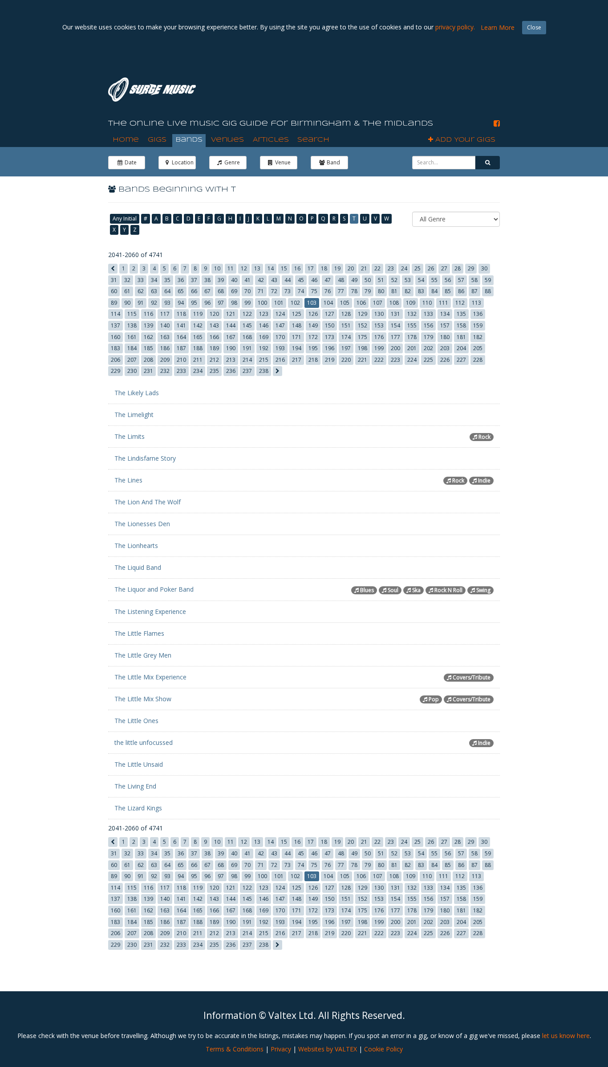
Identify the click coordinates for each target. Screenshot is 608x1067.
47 (327, 280)
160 (115, 337)
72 (274, 291)
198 (362, 348)
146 (263, 325)
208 (148, 360)
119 (198, 314)
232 (165, 371)
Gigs (157, 140)
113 (476, 303)
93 (167, 303)
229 (115, 371)
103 (311, 303)
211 (198, 360)
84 (434, 291)
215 (263, 360)
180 (445, 337)
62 (141, 291)
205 (477, 348)
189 (214, 348)
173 (329, 337)
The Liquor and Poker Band (154, 589)
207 (132, 360)
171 (296, 337)
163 (165, 337)
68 (221, 291)
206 (115, 360)
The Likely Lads (136, 392)
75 (314, 291)
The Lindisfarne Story (145, 458)
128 (346, 314)
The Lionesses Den (142, 523)
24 (404, 268)
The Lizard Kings (138, 808)
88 (488, 291)
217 (296, 360)
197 (346, 348)
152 (362, 325)
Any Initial (125, 218)
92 (154, 303)
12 (244, 268)
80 (381, 291)
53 (408, 280)
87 (474, 291)
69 (234, 291)
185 (148, 348)
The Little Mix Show (142, 699)
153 (379, 325)
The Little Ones (136, 720)
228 (477, 360)
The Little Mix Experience (150, 677)
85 (448, 291)
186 (165, 348)
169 (263, 337)
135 (461, 314)
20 (351, 268)
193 (280, 348)
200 (395, 348)
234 (198, 371)
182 (477, 337)
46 (314, 280)
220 (346, 360)
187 (181, 348)
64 (167, 291)
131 (395, 314)
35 (167, 280)
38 (207, 280)
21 (364, 268)
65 (181, 291)
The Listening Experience (150, 611)
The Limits (129, 436)
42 (261, 280)
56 (448, 280)
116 (148, 314)
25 (417, 268)
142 (198, 325)
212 (214, 360)
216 (280, 360)
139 (148, 325)
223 (395, 360)
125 (296, 314)
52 (394, 280)
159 (477, 325)
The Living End (135, 786)
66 (194, 291)
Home (126, 140)
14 (271, 268)
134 (445, 314)
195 (313, 348)
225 (428, 360)
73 (287, 291)
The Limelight (134, 414)
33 (141, 280)
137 (115, 325)
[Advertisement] (371, 89)
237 (247, 371)
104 (328, 303)
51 (381, 280)
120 (214, 314)
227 (461, 360)
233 (181, 371)
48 (341, 280)
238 (263, 371)
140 (165, 325)
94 (181, 303)
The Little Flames (139, 633)
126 (313, 314)
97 (221, 303)
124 (280, 314)
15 (284, 268)
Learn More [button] (498, 27)
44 (287, 280)
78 (354, 291)
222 (379, 360)
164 (181, 337)
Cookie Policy (383, 1049)
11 (230, 268)
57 (461, 280)
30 (484, 268)
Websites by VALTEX (327, 1049)
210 (181, 360)
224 (412, 360)
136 (477, 314)
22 (377, 268)
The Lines (128, 480)
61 (127, 291)
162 (148, 337)
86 (461, 291)
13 (257, 268)
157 (445, 325)
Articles (271, 140)
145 (247, 325)
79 (368, 291)
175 (362, 337)
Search (313, 140)
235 (214, 371)
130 (379, 314)
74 (301, 291)
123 (263, 314)
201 (412, 348)
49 (354, 280)
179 (428, 337)
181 (461, 337)
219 (329, 360)
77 (341, 291)
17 (311, 268)
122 (247, 314)
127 (329, 314)
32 (127, 280)
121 (230, 314)
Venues (227, 140)
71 (261, 291)
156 (428, 325)
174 (346, 337)
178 (412, 337)
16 (297, 268)
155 (412, 325)
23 (391, 268)
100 (262, 303)
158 (461, 325)
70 (247, 291)
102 (295, 303)
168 (247, 337)
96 (207, 303)
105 (344, 303)
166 (214, 337)
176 (379, 337)
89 (114, 303)
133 (428, 314)
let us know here (566, 1035)
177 (395, 337)
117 (165, 314)
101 (279, 303)
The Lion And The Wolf (147, 502)
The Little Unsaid (138, 764)
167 (230, 337)
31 (114, 280)
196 (329, 348)
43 (274, 280)
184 (132, 348)
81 (394, 291)
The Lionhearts (136, 545)
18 (324, 268)
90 (127, 303)
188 (198, 348)
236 (230, 371)
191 (247, 348)
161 (132, 337)
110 (427, 303)
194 (296, 348)
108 (394, 303)
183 (115, 348)
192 (263, 348)
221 (362, 360)
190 (230, 348)
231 (148, 371)
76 (327, 291)
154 (395, 325)
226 (445, 360)
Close (534, 27)
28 (457, 268)
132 (412, 314)
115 (132, 314)
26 (431, 268)
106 (361, 303)
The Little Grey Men (142, 655)
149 (313, 325)
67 (207, 291)
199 (379, 348)
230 (132, 371)
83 (421, 291)
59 (488, 280)
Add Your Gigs (464, 140)
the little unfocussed (143, 742)
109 (410, 303)
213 (230, 360)
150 (329, 325)
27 (444, 268)
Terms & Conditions (234, 1049)
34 (154, 280)
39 (221, 280)
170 (280, 337)
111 (443, 303)
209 (165, 360)
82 (408, 291)
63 (154, 291)
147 (280, 325)
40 (234, 280)
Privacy (281, 1049)
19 (337, 268)
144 (230, 325)
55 (434, 280)
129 (362, 314)
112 (460, 303)
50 (368, 280)
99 (247, 303)
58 (474, 280)
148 (296, 325)
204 (461, 348)
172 (313, 337)
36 (181, 280)
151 (346, 325)
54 (421, 280)
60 (114, 291)
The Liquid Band (137, 567)
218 (313, 360)
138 (132, 325)
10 (217, 268)
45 (301, 280)
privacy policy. (455, 27)
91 (141, 303)
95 (194, 303)
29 (471, 268)
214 (247, 360)
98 (234, 303)
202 (428, 348)
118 (181, 314)
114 (115, 314)
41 (247, 280)
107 (377, 303)
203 (445, 348)
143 (214, 325)
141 (181, 325)
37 (194, 280)
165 (198, 337)
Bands (189, 140)
